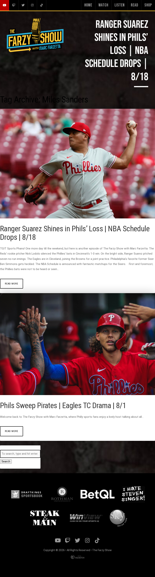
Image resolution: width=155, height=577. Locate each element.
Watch (103, 5)
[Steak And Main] (45, 518)
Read (134, 5)
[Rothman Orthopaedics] (62, 494)
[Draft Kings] (26, 494)
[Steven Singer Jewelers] (133, 494)
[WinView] (85, 518)
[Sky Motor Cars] (118, 518)
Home (88, 5)
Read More (11, 283)
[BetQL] (97, 494)
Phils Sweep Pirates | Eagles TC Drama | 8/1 (63, 405)
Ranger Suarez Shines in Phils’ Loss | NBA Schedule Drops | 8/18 (75, 233)
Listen (120, 5)
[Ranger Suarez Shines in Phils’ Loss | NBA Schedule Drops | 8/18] (77, 217)
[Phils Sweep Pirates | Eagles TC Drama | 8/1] (77, 394)
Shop (148, 5)
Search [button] (6, 461)
